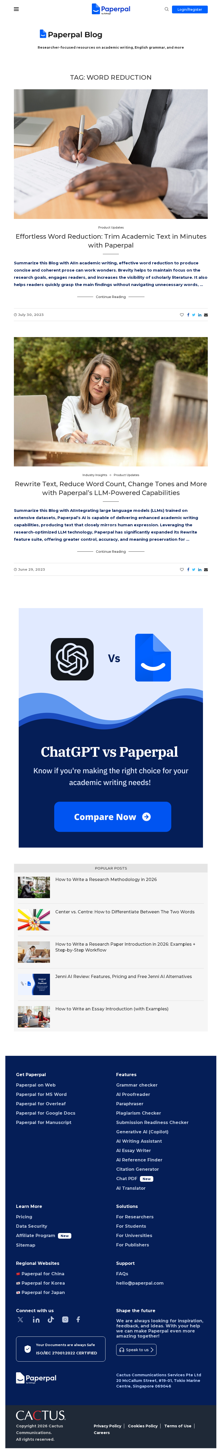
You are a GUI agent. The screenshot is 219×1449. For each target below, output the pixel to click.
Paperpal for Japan (42, 1292)
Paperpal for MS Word (41, 1094)
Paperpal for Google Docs (45, 1113)
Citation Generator (137, 1169)
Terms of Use (177, 1426)
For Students (131, 1226)
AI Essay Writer (133, 1150)
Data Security (31, 1226)
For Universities (134, 1235)
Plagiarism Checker (138, 1113)
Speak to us (137, 1349)
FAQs (122, 1273)
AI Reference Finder (139, 1159)
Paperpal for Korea (42, 1283)
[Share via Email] (206, 314)
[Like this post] (182, 314)
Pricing (24, 1216)
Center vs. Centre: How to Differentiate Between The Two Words (125, 911)
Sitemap (25, 1245)
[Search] (166, 9)
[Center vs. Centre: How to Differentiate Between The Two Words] (34, 919)
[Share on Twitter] (193, 314)
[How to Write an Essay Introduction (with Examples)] (34, 1016)
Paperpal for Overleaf (41, 1103)
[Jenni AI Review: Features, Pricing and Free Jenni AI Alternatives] (34, 984)
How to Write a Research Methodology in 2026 (106, 879)
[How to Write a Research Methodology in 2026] (34, 887)
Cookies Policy (143, 1426)
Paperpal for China (42, 1273)
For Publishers (132, 1244)
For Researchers (135, 1216)
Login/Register (190, 9)
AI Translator (131, 1188)
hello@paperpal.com (140, 1283)
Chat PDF (133, 1178)
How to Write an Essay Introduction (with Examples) (113, 1008)
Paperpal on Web (36, 1085)
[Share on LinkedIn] (199, 314)
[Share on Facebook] (188, 314)
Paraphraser (129, 1103)
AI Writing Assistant (139, 1141)
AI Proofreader (133, 1094)
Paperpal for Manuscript (43, 1122)
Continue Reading (111, 297)
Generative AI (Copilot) (142, 1131)
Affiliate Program (42, 1235)
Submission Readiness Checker (152, 1122)
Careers (102, 1432)
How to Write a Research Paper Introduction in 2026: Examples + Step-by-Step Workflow (125, 947)
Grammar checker (137, 1085)
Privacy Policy (107, 1426)
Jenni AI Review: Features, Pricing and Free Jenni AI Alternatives (123, 976)
